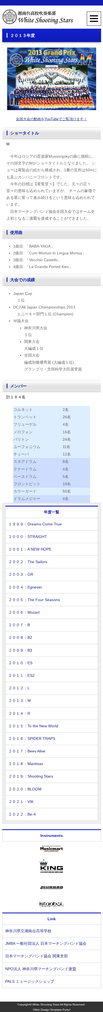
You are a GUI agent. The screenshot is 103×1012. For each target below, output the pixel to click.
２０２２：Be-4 (22, 814)
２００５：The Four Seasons (34, 600)
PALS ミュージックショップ (29, 981)
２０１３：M (19, 700)
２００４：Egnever (25, 587)
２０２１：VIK (21, 801)
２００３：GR (20, 574)
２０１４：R (19, 713)
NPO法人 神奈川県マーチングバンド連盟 (40, 969)
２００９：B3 (20, 650)
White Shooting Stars (45, 1004)
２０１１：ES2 (21, 675)
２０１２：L (19, 688)
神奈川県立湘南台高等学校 (28, 931)
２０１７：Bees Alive (26, 751)
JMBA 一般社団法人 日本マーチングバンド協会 (46, 943)
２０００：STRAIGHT (27, 536)
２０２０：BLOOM (24, 789)
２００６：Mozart (24, 612)
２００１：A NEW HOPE (29, 549)
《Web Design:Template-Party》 (51, 1009)
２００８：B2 (20, 637)
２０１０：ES (20, 663)
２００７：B (19, 625)
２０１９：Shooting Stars (30, 776)
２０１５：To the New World (33, 726)
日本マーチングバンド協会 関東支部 (36, 956)
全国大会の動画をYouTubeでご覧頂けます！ (51, 119)
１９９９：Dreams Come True (35, 524)
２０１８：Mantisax (25, 763)
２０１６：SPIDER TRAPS (31, 738)
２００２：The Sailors (27, 562)
